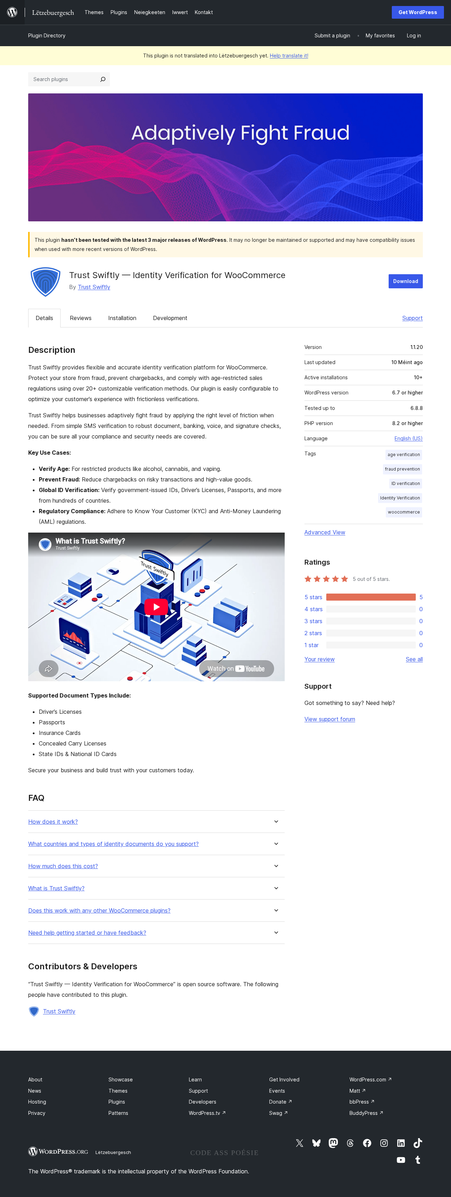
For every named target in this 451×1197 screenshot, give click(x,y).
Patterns (118, 1113)
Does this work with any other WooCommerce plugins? (99, 910)
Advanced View (324, 532)
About (35, 1079)
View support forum (329, 719)
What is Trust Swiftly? (56, 888)
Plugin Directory (47, 35)
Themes (118, 1091)
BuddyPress (367, 1113)
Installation (122, 317)
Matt (358, 1091)
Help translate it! (289, 56)
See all (414, 659)
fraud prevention (402, 469)
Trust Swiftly (94, 286)
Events (277, 1091)
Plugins (117, 1102)
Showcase (121, 1079)
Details (44, 317)
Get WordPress (418, 12)
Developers (202, 1102)
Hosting (37, 1102)
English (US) (409, 438)
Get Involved (284, 1079)
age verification (404, 454)
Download (405, 281)
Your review (319, 659)
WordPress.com (371, 1079)
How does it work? (53, 821)
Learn (195, 1079)
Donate (280, 1102)
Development (170, 317)
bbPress (362, 1102)
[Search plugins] (103, 79)
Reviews (81, 317)
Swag (278, 1113)
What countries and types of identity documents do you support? (113, 844)
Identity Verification (400, 498)
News (34, 1091)
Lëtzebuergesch (113, 1152)
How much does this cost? (63, 866)
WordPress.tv (207, 1113)
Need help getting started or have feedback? (87, 932)
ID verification (405, 483)
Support (412, 317)
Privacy (36, 1113)
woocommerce (404, 512)
